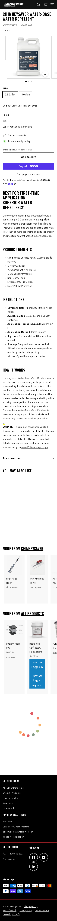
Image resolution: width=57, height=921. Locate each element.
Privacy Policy (26, 910)
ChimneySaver (10, 24)
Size (5, 87)
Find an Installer (11, 797)
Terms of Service (42, 910)
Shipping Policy (31, 906)
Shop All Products (12, 792)
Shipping (7, 149)
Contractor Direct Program (16, 826)
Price (6, 114)
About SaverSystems (13, 787)
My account (8, 807)
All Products (32, 613)
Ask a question (11, 458)
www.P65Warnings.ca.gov (34, 447)
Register (37, 685)
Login (36, 680)
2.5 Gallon (10, 94)
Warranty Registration (13, 836)
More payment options (28, 174)
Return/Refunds (9, 910)
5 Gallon (25, 94)
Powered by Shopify (11, 914)
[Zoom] (45, 74)
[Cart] (45, 4)
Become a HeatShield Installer (18, 831)
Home (5, 30)
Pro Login (7, 821)
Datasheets (8, 802)
